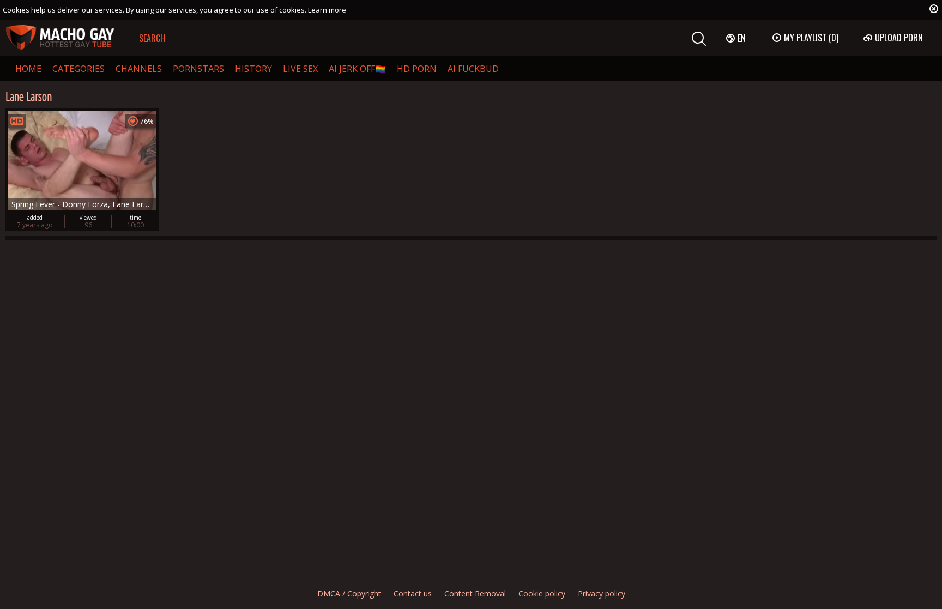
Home (28, 69)
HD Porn (417, 69)
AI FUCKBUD (473, 69)
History (253, 69)
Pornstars (198, 69)
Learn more (327, 10)
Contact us (413, 593)
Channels (139, 69)
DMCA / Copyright (349, 593)
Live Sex (300, 69)
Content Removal (475, 593)
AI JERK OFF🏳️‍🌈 (357, 69)
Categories (78, 69)
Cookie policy (541, 593)
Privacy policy (601, 593)
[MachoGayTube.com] (59, 38)
